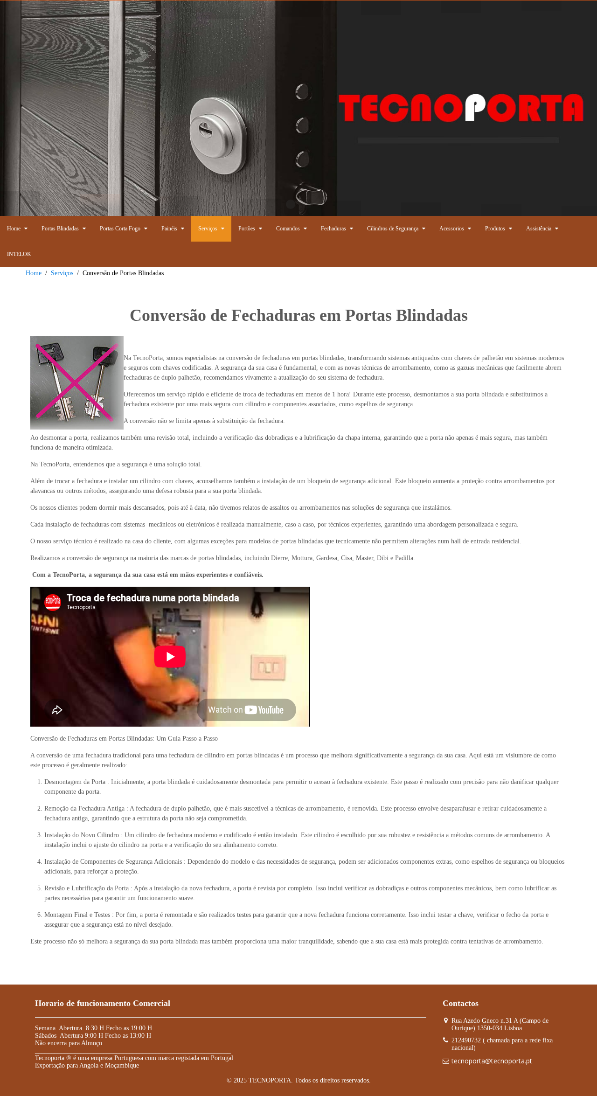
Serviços (62, 273)
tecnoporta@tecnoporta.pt (491, 1060)
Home (34, 273)
